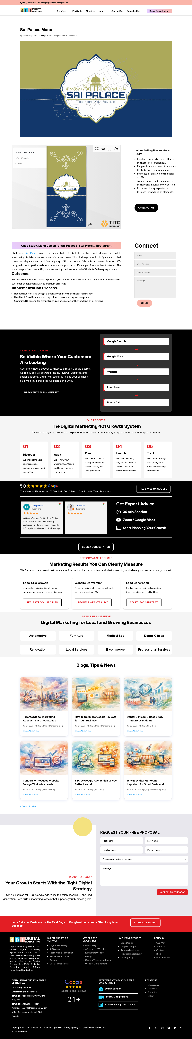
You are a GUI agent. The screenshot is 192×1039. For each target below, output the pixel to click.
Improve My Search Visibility (41, 392)
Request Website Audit (93, 602)
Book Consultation (159, 11)
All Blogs (38, 726)
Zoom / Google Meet (117, 997)
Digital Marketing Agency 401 (67, 1027)
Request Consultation (172, 891)
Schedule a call (145, 922)
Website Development (96, 963)
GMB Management (59, 963)
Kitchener (152, 988)
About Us (90, 11)
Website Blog (49, 789)
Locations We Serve (94, 1027)
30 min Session (113, 989)
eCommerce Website (95, 949)
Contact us (146, 207)
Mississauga (153, 984)
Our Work (161, 942)
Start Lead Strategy (144, 602)
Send (144, 303)
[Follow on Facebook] (149, 1027)
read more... (31, 730)
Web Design (91, 945)
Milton (150, 995)
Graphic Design (128, 946)
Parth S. (35, 505)
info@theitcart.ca (27, 991)
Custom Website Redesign (98, 960)
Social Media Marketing (61, 952)
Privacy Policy (19, 1031)
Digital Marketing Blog (53, 726)
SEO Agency (56, 949)
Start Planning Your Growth (120, 1004)
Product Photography (131, 953)
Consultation (133, 11)
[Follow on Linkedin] (175, 1027)
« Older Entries (28, 806)
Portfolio (77, 11)
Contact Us (117, 11)
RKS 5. (79, 505)
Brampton (152, 992)
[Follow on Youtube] (168, 1027)
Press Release (163, 957)
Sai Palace (30, 253)
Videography (127, 957)
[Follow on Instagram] (162, 1027)
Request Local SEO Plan (42, 602)
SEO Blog (151, 726)
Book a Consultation (96, 547)
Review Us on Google (153, 488)
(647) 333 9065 (29, 2)
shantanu (27, 35)
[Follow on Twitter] (156, 1027)
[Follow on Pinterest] (181, 1027)
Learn (102, 11)
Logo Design (127, 942)
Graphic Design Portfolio (56, 35)
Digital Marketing (58, 945)
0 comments (74, 35)
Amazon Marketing (130, 950)
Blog (158, 953)
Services (61, 11)
